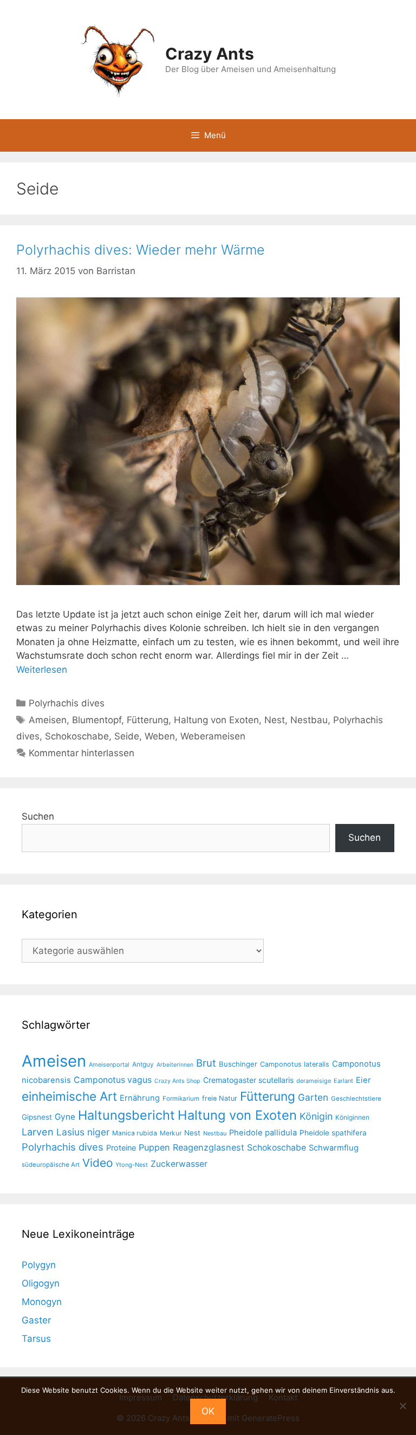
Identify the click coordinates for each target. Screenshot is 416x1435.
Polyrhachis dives (67, 703)
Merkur (170, 1133)
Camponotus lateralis (294, 1064)
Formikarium (180, 1098)
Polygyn (39, 1264)
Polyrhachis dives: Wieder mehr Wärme (140, 250)
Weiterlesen (41, 669)
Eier (363, 1080)
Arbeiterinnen (175, 1064)
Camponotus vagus (113, 1080)
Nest (274, 720)
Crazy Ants (209, 53)
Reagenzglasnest (208, 1147)
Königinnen (352, 1117)
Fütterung (147, 720)
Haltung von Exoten (216, 720)
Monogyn (42, 1301)
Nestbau (309, 720)
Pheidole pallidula (263, 1133)
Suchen (38, 816)
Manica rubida (134, 1133)
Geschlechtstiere (356, 1098)
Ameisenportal (109, 1064)
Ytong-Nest (131, 1164)
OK (208, 1411)
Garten (313, 1097)
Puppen (154, 1147)
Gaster (36, 1320)
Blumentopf (96, 720)
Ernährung (140, 1098)
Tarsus (36, 1338)
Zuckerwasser (179, 1164)
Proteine (121, 1148)
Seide (126, 736)
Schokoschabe (77, 736)
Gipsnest (37, 1117)
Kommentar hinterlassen (81, 753)
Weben (160, 736)
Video (97, 1163)
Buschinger (238, 1064)
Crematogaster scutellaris (248, 1080)
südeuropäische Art (51, 1164)
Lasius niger (82, 1132)
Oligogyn (41, 1283)
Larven (38, 1132)
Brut (206, 1063)
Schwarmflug (334, 1148)
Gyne (65, 1117)
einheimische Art (69, 1096)
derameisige (313, 1081)
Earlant (343, 1081)
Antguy (143, 1064)
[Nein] (402, 1405)
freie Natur (219, 1098)
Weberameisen (212, 736)
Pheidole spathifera (333, 1132)
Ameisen (48, 720)
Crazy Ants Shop (177, 1081)
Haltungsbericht (126, 1115)
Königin (316, 1116)
